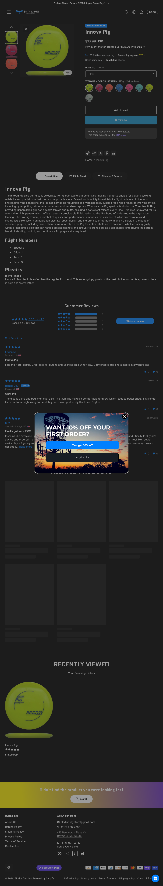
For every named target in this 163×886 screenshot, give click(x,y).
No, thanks (82, 457)
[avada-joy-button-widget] (155, 878)
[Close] (124, 416)
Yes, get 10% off (82, 445)
